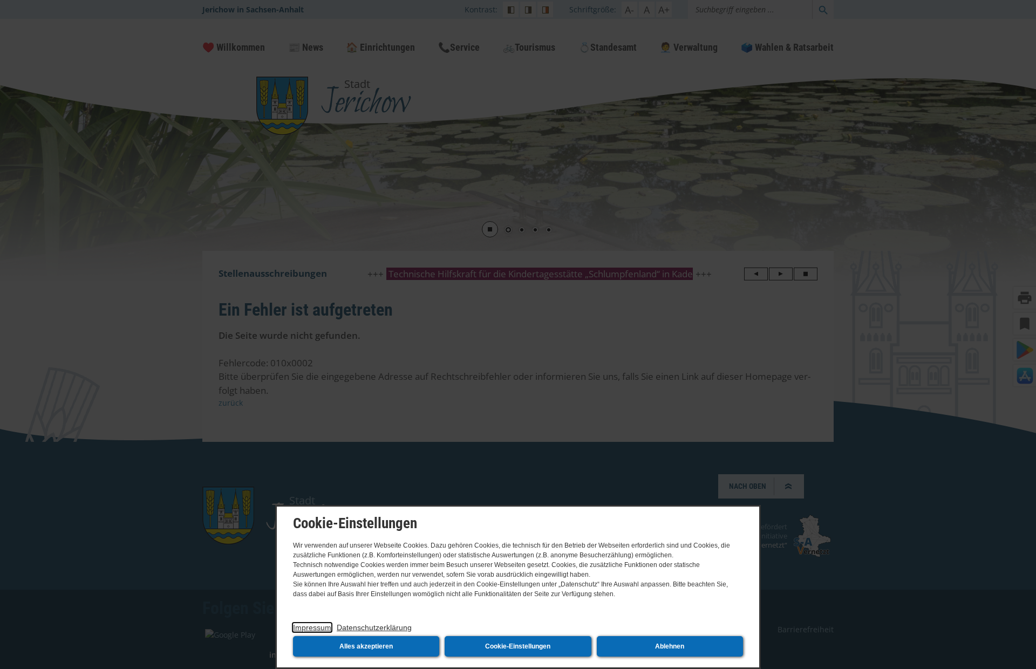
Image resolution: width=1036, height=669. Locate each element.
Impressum (312, 627)
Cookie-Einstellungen (517, 646)
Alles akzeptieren (366, 646)
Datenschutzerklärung (374, 627)
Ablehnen (669, 646)
